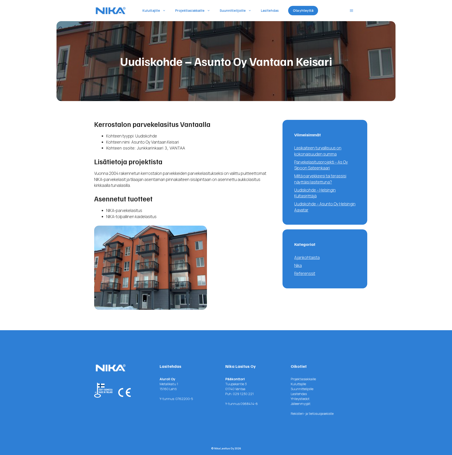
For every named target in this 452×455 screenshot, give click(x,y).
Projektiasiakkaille (190, 10)
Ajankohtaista (307, 257)
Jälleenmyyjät (301, 403)
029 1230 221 (243, 394)
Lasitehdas (270, 10)
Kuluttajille (151, 10)
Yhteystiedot (300, 398)
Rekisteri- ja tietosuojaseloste (312, 413)
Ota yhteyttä (303, 10)
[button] (351, 10)
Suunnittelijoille (233, 10)
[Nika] (110, 11)
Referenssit (304, 273)
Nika (298, 265)
